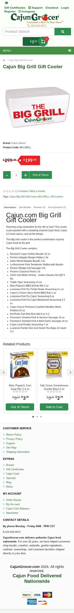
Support (10, 443)
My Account (12, 504)
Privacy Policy (14, 438)
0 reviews (23, 191)
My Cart (43, 41)
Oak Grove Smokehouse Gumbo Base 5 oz (54, 387)
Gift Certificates (14, 7)
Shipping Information (17, 451)
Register (10, 11)
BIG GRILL (43, 196)
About (9, 486)
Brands (9, 465)
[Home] (4, 60)
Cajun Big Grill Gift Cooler (21, 60)
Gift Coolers (57, 196)
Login (65, 7)
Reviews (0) (39, 207)
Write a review (37, 191)
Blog (8, 482)
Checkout (51, 7)
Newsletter (11, 512)
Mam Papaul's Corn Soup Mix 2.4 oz (20, 387)
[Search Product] (62, 31)
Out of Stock (41, 174)
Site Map (10, 447)
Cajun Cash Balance (17, 508)
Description (10, 207)
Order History (13, 499)
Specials (10, 478)
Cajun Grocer (18, 143)
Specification (25, 207)
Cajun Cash (12, 473)
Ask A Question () (57, 207)
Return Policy (13, 434)
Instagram (28, 11)
